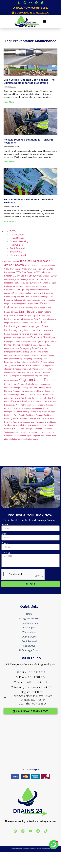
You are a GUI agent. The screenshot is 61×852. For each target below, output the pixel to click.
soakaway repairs (35, 425)
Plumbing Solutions (39, 401)
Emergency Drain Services (33, 348)
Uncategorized (18, 255)
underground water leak (40, 432)
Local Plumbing (39, 388)
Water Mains (29, 632)
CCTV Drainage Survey (47, 276)
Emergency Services (29, 618)
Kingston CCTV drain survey (32, 369)
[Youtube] (30, 2)
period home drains (12, 398)
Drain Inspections (20, 304)
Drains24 (8, 345)
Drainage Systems (12, 342)
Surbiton (7, 429)
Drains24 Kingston (21, 345)
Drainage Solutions (42, 337)
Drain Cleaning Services (14, 297)
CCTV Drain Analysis (13, 269)
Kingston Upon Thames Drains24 (19, 384)
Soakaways (16, 251)
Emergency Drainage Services (42, 355)
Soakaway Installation (15, 425)
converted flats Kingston (14, 293)
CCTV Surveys (29, 636)
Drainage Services (21, 338)
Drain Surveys (34, 323)
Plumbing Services (20, 401)
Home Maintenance (20, 365)
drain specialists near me (22, 319)
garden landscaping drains (24, 362)
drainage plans (36, 334)
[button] (44, 21)
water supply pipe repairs (27, 439)
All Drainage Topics (29, 650)
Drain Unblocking (19, 241)
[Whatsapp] (18, 2)
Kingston (17, 369)
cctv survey (20, 283)
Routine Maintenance (21, 422)
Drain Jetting (34, 304)
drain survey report (20, 323)
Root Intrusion (43, 418)
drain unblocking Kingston (29, 326)
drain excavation (20, 300)
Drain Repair (39, 308)
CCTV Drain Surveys (25, 275)
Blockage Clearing (11, 261)
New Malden (42, 391)
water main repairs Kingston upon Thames (34, 436)
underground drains (22, 432)
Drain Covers (30, 297)
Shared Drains (50, 422)
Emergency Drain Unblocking (16, 352)
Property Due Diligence (13, 408)
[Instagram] (24, 2)
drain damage (42, 297)
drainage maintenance (19, 334)
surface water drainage (22, 429)
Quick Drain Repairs (24, 412)
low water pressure (29, 391)
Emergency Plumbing (13, 359)
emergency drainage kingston (16, 355)
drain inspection (34, 300)
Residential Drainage (34, 415)
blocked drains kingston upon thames (40, 265)
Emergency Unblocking (32, 359)
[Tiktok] (42, 2)
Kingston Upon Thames (37, 380)
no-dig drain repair (20, 394)
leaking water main (42, 384)
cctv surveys (31, 283)
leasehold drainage (12, 388)
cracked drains (31, 293)
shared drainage (37, 422)
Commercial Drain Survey (35, 286)
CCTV (13, 231)
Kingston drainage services (23, 376)
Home (29, 613)
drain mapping (27, 308)
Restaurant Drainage (28, 418)
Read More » (10, 102)
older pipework (35, 394)
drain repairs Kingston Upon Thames (29, 316)
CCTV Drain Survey (24, 272)
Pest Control (16, 244)
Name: (4, 524)
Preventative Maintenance (26, 405)
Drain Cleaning (45, 293)
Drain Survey (39, 319)
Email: (4, 534)
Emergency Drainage (39, 352)
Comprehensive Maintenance (37, 290)
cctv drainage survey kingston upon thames (23, 279)
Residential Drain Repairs (14, 415)
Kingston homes (11, 380)
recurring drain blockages (44, 412)
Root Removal (17, 248)
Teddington (37, 429)
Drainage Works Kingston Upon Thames (38, 341)
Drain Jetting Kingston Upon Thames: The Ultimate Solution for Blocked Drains (29, 81)
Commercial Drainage (14, 289)
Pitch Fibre (36, 398)
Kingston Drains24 (42, 376)
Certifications (17, 234)
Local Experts (26, 388)
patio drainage (47, 394)
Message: (6, 552)
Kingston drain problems (32, 372)
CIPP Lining (42, 283)
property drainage (45, 405)
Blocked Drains (30, 261)
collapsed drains (17, 286)
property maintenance (33, 408)
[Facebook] (36, 2)
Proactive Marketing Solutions (43, 848)
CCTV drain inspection (32, 269)
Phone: (5, 543)
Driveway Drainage (38, 345)
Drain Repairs (17, 238)
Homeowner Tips (37, 365)
